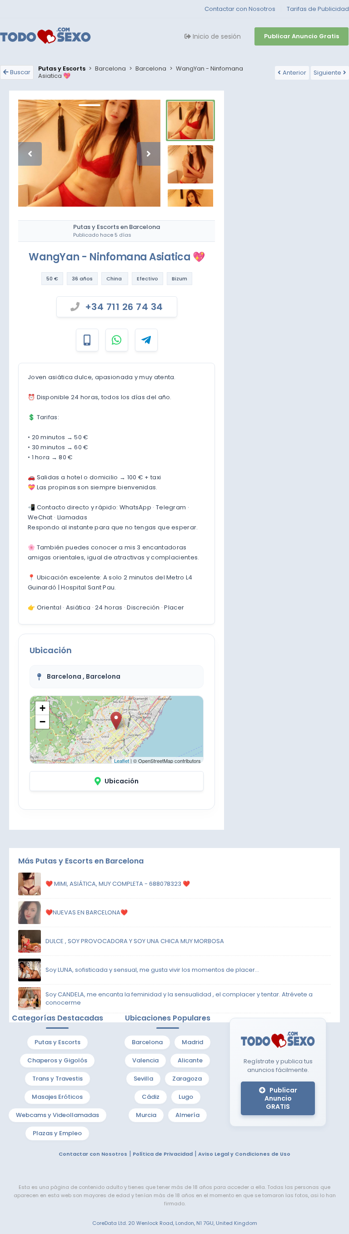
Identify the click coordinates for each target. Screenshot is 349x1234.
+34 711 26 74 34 (124, 307)
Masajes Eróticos (57, 1096)
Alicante (190, 1060)
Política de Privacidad (163, 1154)
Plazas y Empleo (57, 1133)
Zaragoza (187, 1078)
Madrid (192, 1042)
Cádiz (151, 1096)
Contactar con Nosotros (239, 8)
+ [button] (42, 708)
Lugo (186, 1096)
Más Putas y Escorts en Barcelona (81, 861)
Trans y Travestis (57, 1078)
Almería (187, 1115)
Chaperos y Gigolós (57, 1060)
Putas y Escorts (57, 1042)
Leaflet (121, 760)
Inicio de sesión (216, 36)
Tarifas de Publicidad (318, 8)
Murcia (146, 1115)
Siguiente (327, 72)
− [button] (42, 721)
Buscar (20, 72)
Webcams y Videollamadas (57, 1115)
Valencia (145, 1060)
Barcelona (147, 1042)
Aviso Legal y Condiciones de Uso (244, 1154)
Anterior (294, 72)
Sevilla (143, 1078)
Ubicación (122, 781)
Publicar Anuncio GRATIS (280, 1098)
